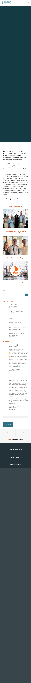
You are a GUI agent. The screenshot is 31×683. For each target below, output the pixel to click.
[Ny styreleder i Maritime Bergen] (5, 312)
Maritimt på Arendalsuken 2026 (16, 317)
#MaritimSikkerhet (18, 406)
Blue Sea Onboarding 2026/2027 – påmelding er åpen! (17, 334)
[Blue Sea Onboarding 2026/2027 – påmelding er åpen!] (5, 335)
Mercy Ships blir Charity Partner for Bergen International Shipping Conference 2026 (17, 328)
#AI (15, 369)
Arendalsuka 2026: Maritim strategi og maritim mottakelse (18, 305)
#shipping (11, 369)
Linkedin (21, 439)
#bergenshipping (13, 407)
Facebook (15, 439)
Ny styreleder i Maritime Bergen (16, 311)
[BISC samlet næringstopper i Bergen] (5, 323)
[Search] (26, 295)
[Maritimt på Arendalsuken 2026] (5, 317)
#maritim (18, 369)
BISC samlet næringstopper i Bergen (17, 322)
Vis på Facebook (23, 376)
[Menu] (28, 3)
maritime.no (18, 199)
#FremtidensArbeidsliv (14, 370)
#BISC (14, 345)
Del (27, 376)
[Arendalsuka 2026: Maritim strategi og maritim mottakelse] (5, 306)
